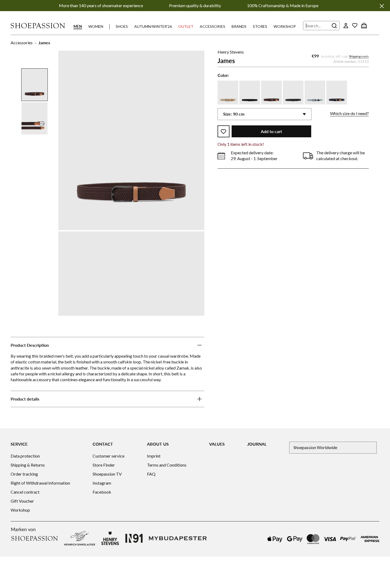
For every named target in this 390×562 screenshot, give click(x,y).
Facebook (102, 491)
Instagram (102, 482)
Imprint (154, 455)
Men (77, 26)
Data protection (25, 455)
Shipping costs (359, 57)
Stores (260, 26)
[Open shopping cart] (364, 25)
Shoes (122, 26)
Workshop (285, 26)
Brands (239, 26)
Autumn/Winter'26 (153, 26)
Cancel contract (25, 491)
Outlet (185, 26)
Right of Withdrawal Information (40, 482)
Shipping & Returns (28, 464)
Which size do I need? (349, 113)
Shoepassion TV (107, 473)
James (44, 42)
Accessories (212, 26)
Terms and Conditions (167, 464)
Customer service (108, 455)
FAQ (151, 473)
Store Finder (104, 464)
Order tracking (24, 473)
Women (95, 26)
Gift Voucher (22, 500)
